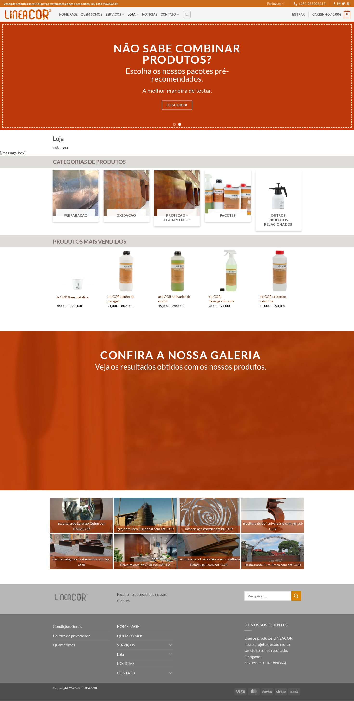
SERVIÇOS (113, 14)
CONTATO (168, 14)
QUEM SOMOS (91, 14)
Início (56, 147)
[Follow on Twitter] (343, 4)
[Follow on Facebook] (334, 4)
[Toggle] (170, 645)
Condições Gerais (67, 626)
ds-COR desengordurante (221, 298)
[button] (187, 14)
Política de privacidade (71, 635)
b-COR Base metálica (72, 297)
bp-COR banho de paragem (120, 298)
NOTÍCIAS (149, 14)
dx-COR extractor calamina (273, 298)
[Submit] (296, 596)
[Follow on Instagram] (338, 4)
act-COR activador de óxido (174, 298)
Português (274, 4)
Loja (131, 14)
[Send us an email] (348, 4)
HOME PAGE (68, 14)
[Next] (340, 76)
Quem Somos (64, 645)
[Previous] (13, 76)
